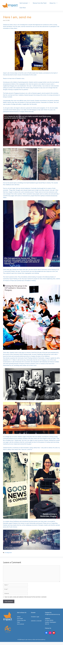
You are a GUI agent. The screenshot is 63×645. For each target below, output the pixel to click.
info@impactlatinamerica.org (52, 614)
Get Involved (24, 3)
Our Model (20, 618)
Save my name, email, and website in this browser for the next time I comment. (26, 597)
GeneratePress (41, 639)
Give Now (23, 8)
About (18, 617)
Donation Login (35, 617)
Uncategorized (8, 552)
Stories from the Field (39, 3)
